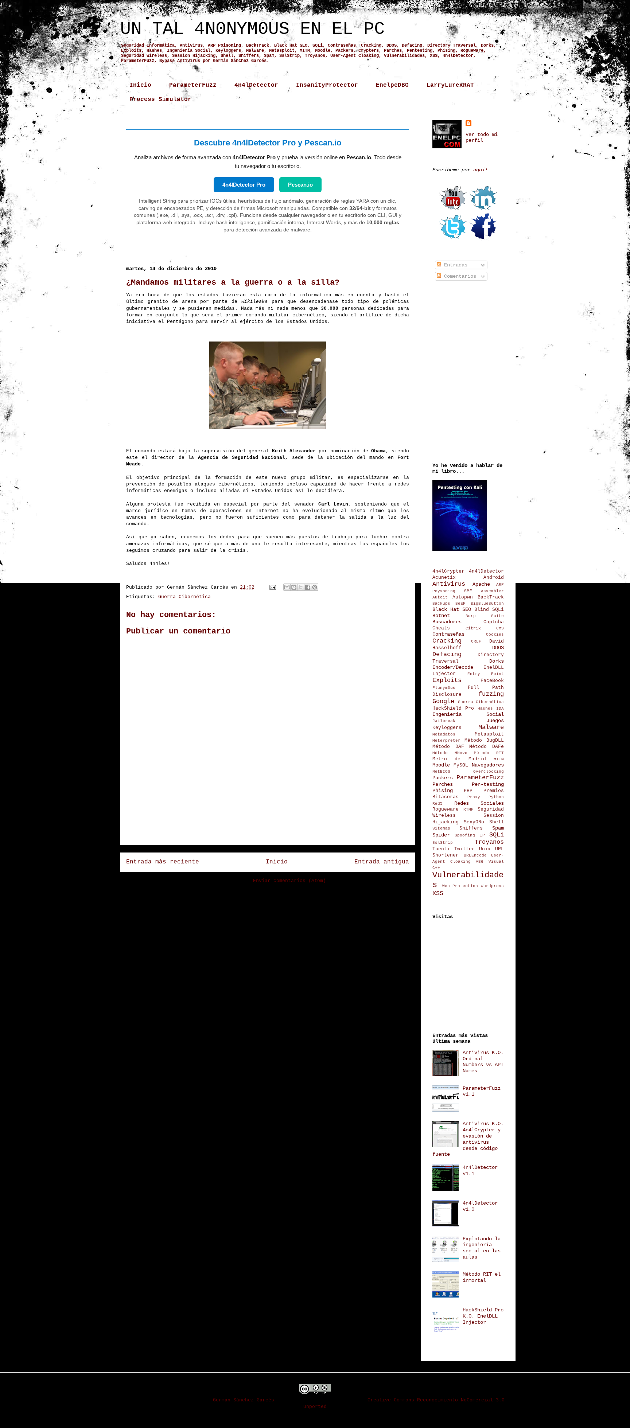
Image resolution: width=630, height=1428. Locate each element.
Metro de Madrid (459, 759)
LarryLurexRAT (450, 85)
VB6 (479, 861)
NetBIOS (441, 771)
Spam (498, 828)
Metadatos (443, 734)
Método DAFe (486, 746)
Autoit (440, 597)
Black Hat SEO (451, 609)
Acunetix (444, 577)
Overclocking (488, 771)
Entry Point (485, 674)
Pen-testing (488, 784)
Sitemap (441, 828)
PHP (468, 790)
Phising (442, 790)
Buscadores (447, 622)
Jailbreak (443, 721)
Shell (496, 822)
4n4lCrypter (448, 571)
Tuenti (441, 849)
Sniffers (471, 828)
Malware (491, 727)
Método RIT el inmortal (482, 1277)
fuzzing (491, 694)
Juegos (495, 720)
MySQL (461, 765)
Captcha (493, 622)
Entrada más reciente (162, 862)
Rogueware (445, 809)
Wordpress (492, 886)
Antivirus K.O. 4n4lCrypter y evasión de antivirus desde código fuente (467, 1139)
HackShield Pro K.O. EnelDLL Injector (483, 1316)
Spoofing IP (470, 835)
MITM (499, 759)
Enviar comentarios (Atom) (289, 880)
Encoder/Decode (452, 667)
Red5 (437, 803)
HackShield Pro (453, 708)
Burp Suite (485, 616)
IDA (500, 708)
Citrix (473, 628)
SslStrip (442, 842)
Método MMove (449, 753)
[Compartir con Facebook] (307, 587)
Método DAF (448, 746)
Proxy (473, 797)
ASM (468, 591)
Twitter (464, 849)
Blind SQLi (489, 609)
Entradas (454, 265)
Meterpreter (446, 740)
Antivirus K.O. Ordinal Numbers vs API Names (483, 1062)
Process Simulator (160, 99)
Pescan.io (300, 185)
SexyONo (474, 822)
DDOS (498, 648)
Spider (441, 835)
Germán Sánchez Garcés (243, 1400)
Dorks (496, 661)
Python (496, 797)
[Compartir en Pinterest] (314, 587)
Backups (441, 603)
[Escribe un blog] (294, 587)
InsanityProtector (327, 85)
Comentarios (458, 276)
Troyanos (489, 842)
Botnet (441, 616)
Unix (485, 849)
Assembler (492, 591)
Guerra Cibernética (184, 597)
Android (493, 577)
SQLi (496, 834)
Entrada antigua (381, 862)
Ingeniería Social (468, 714)
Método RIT (489, 753)
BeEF (460, 603)
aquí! (480, 170)
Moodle (441, 765)
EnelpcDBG (392, 85)
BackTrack (491, 597)
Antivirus (448, 584)
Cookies (495, 634)
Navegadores (488, 765)
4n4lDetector (256, 85)
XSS (437, 893)
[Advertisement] (267, 823)
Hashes (485, 708)
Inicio (140, 85)
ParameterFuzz (193, 85)
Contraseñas (448, 634)
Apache (481, 584)
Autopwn (462, 597)
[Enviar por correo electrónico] (287, 587)
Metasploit (489, 734)
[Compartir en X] (300, 587)
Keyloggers (447, 727)
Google (443, 701)
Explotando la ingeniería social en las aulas (482, 1248)
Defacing (447, 654)
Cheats (441, 628)
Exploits (447, 680)
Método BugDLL (484, 740)
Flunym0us (443, 688)
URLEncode (475, 855)
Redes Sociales (479, 803)
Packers (442, 778)
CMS (500, 628)
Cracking (447, 640)
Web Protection (460, 886)
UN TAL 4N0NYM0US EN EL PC (252, 29)
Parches (442, 784)
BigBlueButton (487, 603)
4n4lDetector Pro (243, 185)
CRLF (476, 641)
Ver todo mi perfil (482, 137)
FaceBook (492, 680)
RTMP (468, 809)
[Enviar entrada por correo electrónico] (273, 587)
